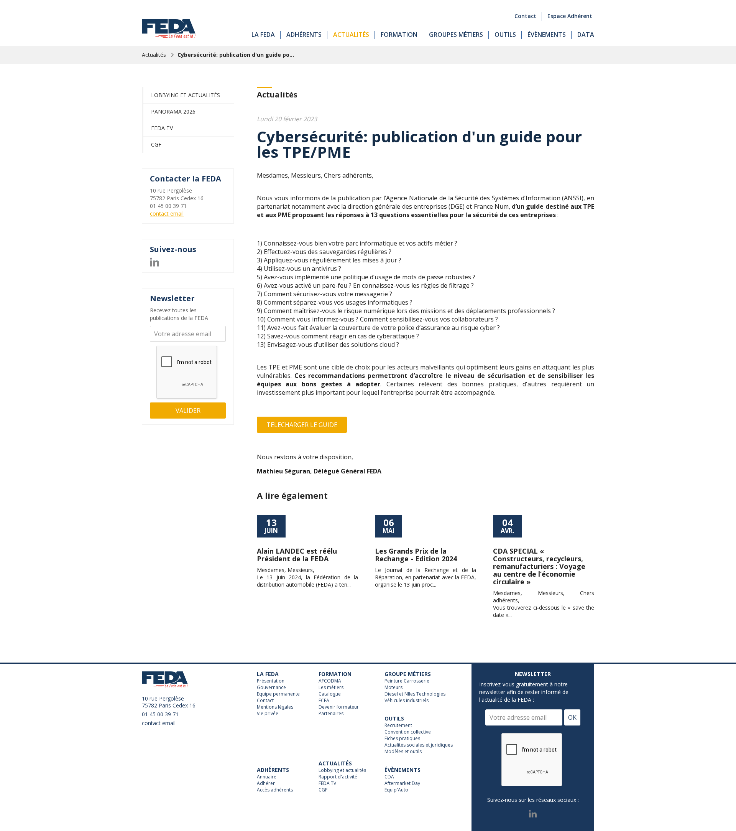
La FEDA (263, 34)
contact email (167, 213)
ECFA (324, 700)
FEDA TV (162, 128)
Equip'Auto (396, 790)
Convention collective (407, 732)
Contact (525, 16)
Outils (505, 34)
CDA (389, 777)
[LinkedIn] (154, 261)
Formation (399, 34)
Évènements (546, 34)
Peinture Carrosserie (406, 681)
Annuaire (266, 777)
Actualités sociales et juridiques (418, 745)
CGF (156, 144)
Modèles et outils (403, 751)
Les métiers (331, 687)
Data (585, 34)
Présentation (270, 681)
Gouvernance (271, 687)
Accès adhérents (275, 790)
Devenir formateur (339, 707)
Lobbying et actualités (185, 95)
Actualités (351, 34)
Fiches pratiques (402, 738)
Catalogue (330, 694)
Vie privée (267, 713)
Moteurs (393, 687)
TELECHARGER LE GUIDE (301, 424)
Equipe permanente (278, 694)
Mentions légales (275, 707)
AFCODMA (330, 681)
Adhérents (304, 34)
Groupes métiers (456, 34)
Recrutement (398, 725)
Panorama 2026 (173, 111)
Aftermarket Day (402, 783)
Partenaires (331, 713)
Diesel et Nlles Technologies (414, 694)
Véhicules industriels (406, 700)
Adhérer (266, 783)
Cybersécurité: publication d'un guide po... (235, 54)
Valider (188, 410)
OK (572, 717)
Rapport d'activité (338, 777)
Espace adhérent (569, 16)
